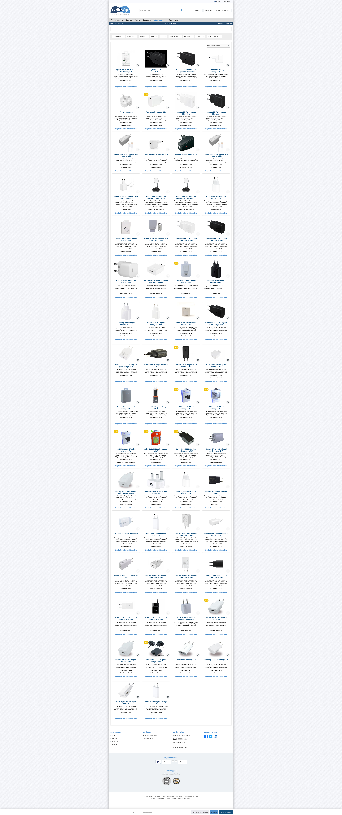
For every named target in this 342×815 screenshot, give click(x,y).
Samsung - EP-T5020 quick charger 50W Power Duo (186, 71)
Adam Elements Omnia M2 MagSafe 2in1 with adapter (186, 197)
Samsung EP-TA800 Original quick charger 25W (216, 576)
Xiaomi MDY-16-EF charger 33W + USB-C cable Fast (126, 197)
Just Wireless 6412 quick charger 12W (216, 408)
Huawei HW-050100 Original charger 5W (216, 618)
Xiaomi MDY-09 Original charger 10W (126, 576)
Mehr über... (146, 732)
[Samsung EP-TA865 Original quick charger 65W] (126, 353)
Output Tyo (130, 36)
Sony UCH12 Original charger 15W (216, 492)
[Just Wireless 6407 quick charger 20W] (126, 438)
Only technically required (200, 812)
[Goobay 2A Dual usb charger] (186, 143)
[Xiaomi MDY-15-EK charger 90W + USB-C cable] (126, 143)
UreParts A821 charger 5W (186, 660)
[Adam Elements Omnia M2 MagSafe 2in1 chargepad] (156, 185)
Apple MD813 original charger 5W (156, 703)
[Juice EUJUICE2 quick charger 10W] (156, 438)
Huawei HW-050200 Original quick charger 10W (186, 576)
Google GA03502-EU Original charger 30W (126, 239)
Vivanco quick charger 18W (156, 112)
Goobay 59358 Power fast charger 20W (126, 281)
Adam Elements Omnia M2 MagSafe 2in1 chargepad (156, 197)
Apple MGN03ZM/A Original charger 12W (216, 71)
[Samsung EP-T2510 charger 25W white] (186, 101)
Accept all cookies (225, 812)
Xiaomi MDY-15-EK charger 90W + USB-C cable (126, 155)
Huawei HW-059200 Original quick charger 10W (156, 576)
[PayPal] (158, 762)
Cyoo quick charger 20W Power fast (126, 534)
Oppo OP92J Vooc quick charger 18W (126, 408)
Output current (174, 36)
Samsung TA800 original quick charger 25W (216, 534)
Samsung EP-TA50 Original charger (126, 703)
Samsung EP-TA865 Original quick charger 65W (126, 366)
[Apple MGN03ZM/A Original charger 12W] (216, 59)
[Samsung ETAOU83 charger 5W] (216, 648)
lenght (153, 36)
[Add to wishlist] (138, 65)
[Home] (112, 20)
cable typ (142, 36)
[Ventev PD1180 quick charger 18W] (156, 396)
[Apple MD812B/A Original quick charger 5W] (156, 480)
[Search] (182, 10)
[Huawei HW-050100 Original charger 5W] (216, 606)
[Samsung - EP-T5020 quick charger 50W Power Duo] (186, 59)
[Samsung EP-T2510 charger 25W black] (216, 101)
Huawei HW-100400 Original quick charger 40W (216, 450)
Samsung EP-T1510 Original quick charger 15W (186, 239)
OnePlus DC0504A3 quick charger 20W (216, 366)
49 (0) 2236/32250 (180, 739)
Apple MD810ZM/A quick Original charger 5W (186, 618)
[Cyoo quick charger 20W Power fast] (126, 522)
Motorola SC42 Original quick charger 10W (186, 366)
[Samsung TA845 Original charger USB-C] (216, 269)
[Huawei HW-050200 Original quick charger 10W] (186, 564)
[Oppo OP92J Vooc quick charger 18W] (126, 396)
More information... (147, 812)
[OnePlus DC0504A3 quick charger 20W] (216, 353)
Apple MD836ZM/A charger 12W (156, 154)
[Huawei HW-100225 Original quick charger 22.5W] (126, 480)
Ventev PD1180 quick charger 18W (156, 408)
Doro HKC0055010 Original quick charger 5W (186, 450)
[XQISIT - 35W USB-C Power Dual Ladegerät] (126, 59)
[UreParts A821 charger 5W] (186, 648)
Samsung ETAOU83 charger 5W (216, 660)
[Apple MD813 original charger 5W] (156, 690)
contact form (183, 747)
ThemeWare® (187, 798)
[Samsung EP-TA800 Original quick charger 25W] (216, 564)
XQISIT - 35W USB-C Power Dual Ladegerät (126, 71)
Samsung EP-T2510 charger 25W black (216, 113)
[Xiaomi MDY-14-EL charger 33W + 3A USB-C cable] (156, 227)
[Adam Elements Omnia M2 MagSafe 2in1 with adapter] (186, 185)
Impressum (115, 741)
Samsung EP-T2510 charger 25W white (186, 113)
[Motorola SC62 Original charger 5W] (156, 353)
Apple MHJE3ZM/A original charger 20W (216, 197)
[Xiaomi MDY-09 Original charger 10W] (126, 564)
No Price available (213, 36)
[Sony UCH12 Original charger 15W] (216, 480)
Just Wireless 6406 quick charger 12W (186, 408)
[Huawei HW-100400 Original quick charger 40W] (216, 438)
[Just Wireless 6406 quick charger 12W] (186, 396)
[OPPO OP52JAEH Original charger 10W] (186, 269)
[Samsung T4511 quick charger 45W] (156, 59)
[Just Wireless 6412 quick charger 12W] (216, 396)
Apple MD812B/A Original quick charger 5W (156, 492)
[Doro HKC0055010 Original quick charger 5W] (186, 438)
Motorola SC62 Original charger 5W (156, 366)
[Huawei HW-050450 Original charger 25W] (126, 648)
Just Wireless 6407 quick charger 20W (125, 450)
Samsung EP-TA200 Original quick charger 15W (126, 618)
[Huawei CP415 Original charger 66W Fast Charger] (156, 269)
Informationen (115, 732)
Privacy (114, 738)
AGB (113, 735)
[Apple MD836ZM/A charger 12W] (156, 143)
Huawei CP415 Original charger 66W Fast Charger (156, 281)
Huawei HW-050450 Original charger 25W (126, 661)
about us (114, 744)
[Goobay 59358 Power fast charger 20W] (126, 269)
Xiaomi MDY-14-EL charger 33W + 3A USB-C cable (156, 239)
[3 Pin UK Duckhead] (126, 101)
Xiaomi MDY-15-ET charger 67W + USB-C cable (216, 155)
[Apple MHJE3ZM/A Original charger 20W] (186, 480)
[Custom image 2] (176, 781)
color (162, 36)
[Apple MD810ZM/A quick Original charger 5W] (186, 606)
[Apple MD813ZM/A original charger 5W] (156, 522)
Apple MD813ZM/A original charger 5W (156, 534)
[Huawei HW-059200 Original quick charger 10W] (156, 564)
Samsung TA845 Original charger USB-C (216, 281)
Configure (214, 812)
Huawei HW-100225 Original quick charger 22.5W (126, 492)
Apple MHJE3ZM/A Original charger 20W (186, 492)
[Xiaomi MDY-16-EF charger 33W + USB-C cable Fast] (126, 185)
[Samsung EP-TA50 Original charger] (126, 690)
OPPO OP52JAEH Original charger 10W (186, 281)
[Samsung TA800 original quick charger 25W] (216, 522)
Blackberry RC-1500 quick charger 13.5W (156, 661)
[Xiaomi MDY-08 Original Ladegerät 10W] (156, 311)
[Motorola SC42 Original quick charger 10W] (186, 353)
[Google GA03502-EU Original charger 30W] (126, 227)
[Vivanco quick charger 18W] (156, 101)
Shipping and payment (150, 735)
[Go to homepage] (120, 10)
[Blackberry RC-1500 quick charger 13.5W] (156, 648)
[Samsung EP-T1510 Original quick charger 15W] (186, 227)
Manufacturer (117, 36)
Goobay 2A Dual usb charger (186, 154)
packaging (187, 36)
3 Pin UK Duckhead (126, 112)
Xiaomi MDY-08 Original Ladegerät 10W (156, 324)
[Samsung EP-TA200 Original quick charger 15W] (126, 606)
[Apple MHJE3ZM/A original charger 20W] (216, 185)
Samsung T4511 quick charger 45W (156, 71)
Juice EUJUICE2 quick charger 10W (156, 450)
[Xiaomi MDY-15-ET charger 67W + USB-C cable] (216, 143)
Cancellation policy (149, 738)
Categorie (199, 36)
